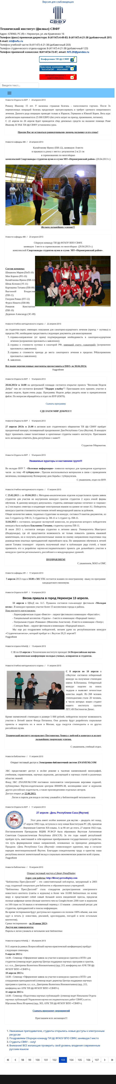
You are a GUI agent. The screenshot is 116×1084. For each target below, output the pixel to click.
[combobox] (19, 85)
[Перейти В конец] (112, 1060)
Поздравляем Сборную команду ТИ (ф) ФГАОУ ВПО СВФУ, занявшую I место (54, 1038)
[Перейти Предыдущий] (15, 1060)
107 (97, 1060)
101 (46, 1060)
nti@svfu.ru (16, 41)
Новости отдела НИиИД (16, 646)
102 (54, 1060)
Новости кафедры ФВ (15, 142)
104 (71, 1060)
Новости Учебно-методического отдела (24, 323)
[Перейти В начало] (8, 1060)
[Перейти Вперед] (104, 1060)
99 (29, 1060)
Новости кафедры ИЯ (15, 573)
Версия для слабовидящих (58, 1)
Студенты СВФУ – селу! (22, 1042)
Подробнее (58, 369)
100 (37, 1060)
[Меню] (9, 93)
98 (22, 1060)
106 (88, 1060)
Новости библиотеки (15, 756)
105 (80, 1060)
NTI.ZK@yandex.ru (78, 52)
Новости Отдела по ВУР (16, 100)
